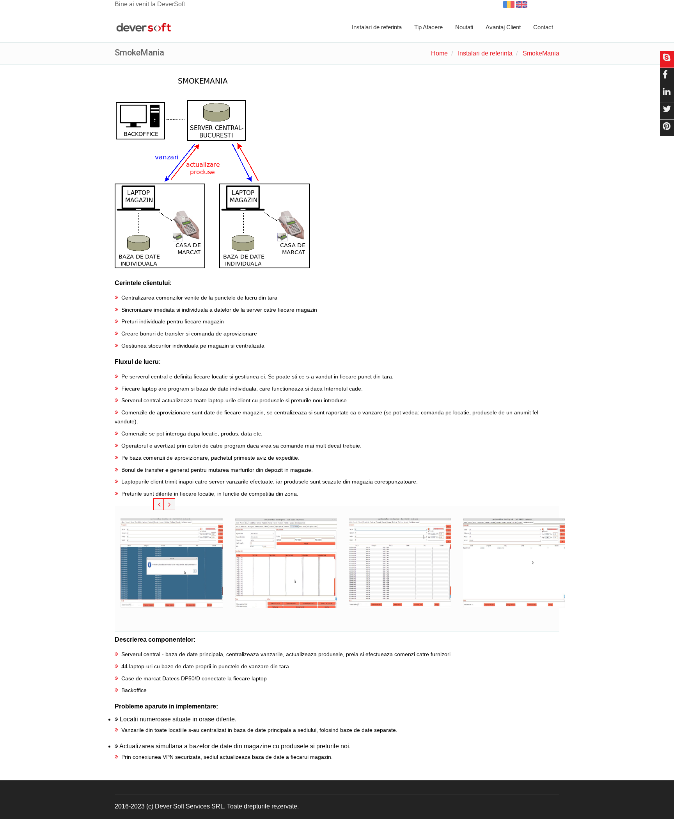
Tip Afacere (428, 27)
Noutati (464, 27)
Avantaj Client (503, 27)
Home (439, 53)
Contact (543, 27)
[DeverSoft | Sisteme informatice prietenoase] (144, 27)
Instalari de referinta (377, 27)
